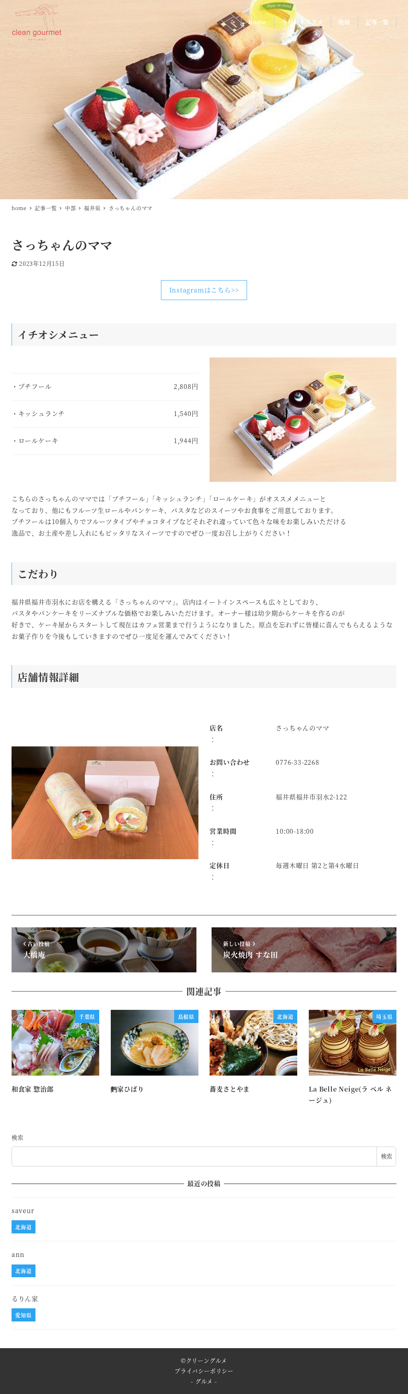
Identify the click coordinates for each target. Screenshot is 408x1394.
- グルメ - (204, 1381)
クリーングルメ (207, 1361)
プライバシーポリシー (204, 1371)
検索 (18, 1137)
